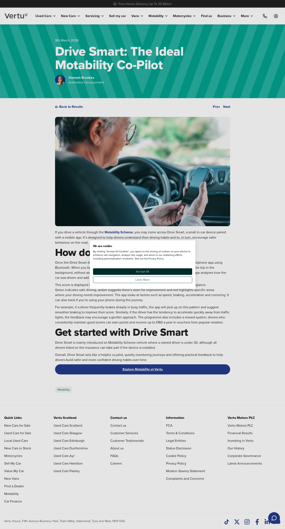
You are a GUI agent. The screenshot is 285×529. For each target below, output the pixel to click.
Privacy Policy (156, 258)
